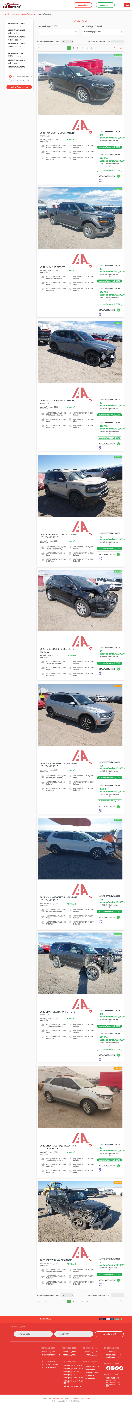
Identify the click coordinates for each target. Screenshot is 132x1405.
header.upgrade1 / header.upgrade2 (113, 1356)
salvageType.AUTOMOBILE (74, 1365)
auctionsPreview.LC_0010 (109, 147)
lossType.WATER (91, 1379)
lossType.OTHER (91, 1372)
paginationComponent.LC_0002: (99, 41)
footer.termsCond (49, 1367)
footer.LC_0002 (48, 1352)
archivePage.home (12, 14)
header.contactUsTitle (51, 1355)
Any (9, 26)
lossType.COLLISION (93, 1366)
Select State (13, 63)
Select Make (13, 33)
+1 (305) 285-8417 (112, 1378)
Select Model (13, 40)
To (18, 56)
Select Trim (12, 47)
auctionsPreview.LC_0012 (109, 170)
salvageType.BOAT (70, 1375)
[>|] (121, 48)
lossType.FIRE (90, 1369)
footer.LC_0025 (69, 1352)
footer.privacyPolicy (50, 1364)
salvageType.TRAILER (72, 1386)
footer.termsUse (48, 1361)
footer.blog (110, 1352)
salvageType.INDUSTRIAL (73, 1378)
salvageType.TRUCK (71, 1372)
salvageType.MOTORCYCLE (74, 1368)
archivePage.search (28, 14)
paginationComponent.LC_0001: (49, 41)
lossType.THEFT (91, 1376)
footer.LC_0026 (69, 1355)
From (10, 56)
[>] (114, 48)
